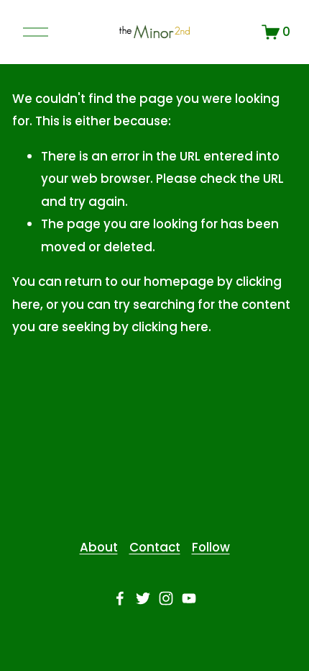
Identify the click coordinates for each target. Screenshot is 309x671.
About (99, 547)
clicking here (170, 327)
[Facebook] (120, 598)
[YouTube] (189, 598)
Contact (154, 547)
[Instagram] (166, 598)
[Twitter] (143, 598)
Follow (211, 547)
